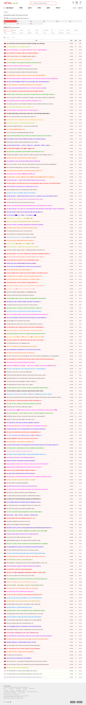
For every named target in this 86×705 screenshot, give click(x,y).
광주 (31, 23)
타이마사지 (14, 32)
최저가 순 (8, 37)
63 (75, 285)
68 (75, 269)
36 (75, 384)
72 (75, 49)
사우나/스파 (61, 30)
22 (75, 186)
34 (75, 208)
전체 (5, 21)
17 (75, 199)
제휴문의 (80, 702)
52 (75, 218)
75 (75, 230)
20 (75, 167)
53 (75, 68)
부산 (18, 21)
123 (75, 122)
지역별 (20, 8)
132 (75, 387)
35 (75, 419)
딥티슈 (37, 32)
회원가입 (80, 8)
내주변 (39, 8)
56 (75, 467)
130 (75, 84)
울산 (18, 23)
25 (75, 620)
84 (75, 613)
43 (75, 157)
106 (75, 378)
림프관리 (68, 32)
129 (75, 623)
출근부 (29, 8)
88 (75, 215)
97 (75, 173)
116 (75, 132)
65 (75, 176)
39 (75, 581)
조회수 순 (13, 37)
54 (75, 72)
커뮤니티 (58, 8)
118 (75, 272)
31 (75, 183)
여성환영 (76, 30)
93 (75, 473)
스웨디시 (37, 30)
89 (75, 470)
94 (75, 119)
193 (75, 413)
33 (75, 56)
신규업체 (21, 30)
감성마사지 (29, 32)
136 (75, 110)
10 (75, 43)
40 (75, 256)
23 (75, 148)
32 (75, 578)
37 (75, 243)
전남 (70, 21)
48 (75, 454)
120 (75, 276)
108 (75, 81)
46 (75, 263)
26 (75, 107)
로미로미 (21, 32)
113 (75, 211)
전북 (5, 23)
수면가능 (68, 30)
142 (75, 664)
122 (75, 103)
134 (75, 240)
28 (75, 75)
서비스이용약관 (10, 688)
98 (75, 192)
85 (75, 422)
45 (75, 227)
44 (75, 164)
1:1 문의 (73, 702)
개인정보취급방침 (18, 688)
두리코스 (52, 32)
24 (75, 594)
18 (75, 154)
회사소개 (5, 688)
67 (75, 673)
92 (75, 78)
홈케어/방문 (14, 30)
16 (75, 340)
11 (75, 116)
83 (75, 457)
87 (75, 282)
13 (75, 202)
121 (75, 100)
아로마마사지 (45, 30)
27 (75, 333)
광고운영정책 (25, 688)
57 (75, 591)
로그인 (74, 8)
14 (75, 311)
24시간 (5, 32)
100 (75, 221)
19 (75, 91)
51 (75, 330)
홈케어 (48, 8)
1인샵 (29, 30)
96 (75, 460)
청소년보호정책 (31, 688)
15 (75, 543)
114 (75, 250)
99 (75, 355)
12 (75, 511)
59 (75, 569)
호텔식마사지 (61, 32)
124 (75, 196)
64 (75, 189)
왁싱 (52, 30)
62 (75, 237)
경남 (44, 21)
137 (75, 301)
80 (75, 406)
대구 (31, 21)
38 (75, 260)
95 (75, 425)
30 (75, 53)
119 (75, 635)
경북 (57, 21)
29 (75, 94)
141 (75, 62)
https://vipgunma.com (12, 698)
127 (75, 46)
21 (75, 205)
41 (75, 145)
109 (75, 632)
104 (75, 234)
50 (75, 381)
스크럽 (44, 32)
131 (75, 651)
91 (75, 394)
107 (75, 343)
